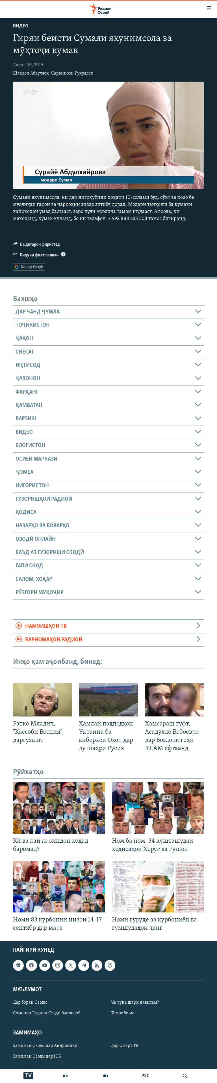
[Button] (36, 245)
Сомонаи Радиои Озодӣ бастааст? (46, 1013)
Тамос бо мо (122, 1013)
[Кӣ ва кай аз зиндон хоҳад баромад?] (59, 808)
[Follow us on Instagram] (57, 965)
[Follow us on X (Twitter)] (70, 965)
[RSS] (97, 965)
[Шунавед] (65, 1076)
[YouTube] (105, 1076)
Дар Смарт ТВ (124, 1046)
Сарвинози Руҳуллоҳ (72, 73)
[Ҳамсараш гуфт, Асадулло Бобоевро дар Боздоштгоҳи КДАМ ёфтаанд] (174, 699)
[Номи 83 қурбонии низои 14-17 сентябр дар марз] (59, 886)
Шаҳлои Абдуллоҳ (31, 73)
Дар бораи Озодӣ (30, 1002)
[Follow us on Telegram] (83, 965)
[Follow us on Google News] (18, 965)
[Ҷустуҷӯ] (185, 1076)
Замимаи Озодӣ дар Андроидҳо (45, 1046)
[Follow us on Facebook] (31, 965)
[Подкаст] (110, 965)
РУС (145, 1076)
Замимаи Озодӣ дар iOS (37, 1056)
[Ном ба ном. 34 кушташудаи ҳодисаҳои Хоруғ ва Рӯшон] (158, 808)
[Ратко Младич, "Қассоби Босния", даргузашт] (42, 699)
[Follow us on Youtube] (44, 965)
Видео (21, 26)
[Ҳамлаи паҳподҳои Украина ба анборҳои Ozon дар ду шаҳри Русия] (108, 699)
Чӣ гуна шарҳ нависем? (135, 1002)
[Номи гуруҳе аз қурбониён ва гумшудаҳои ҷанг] (158, 886)
